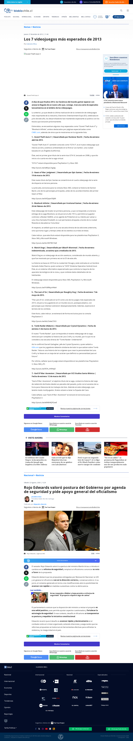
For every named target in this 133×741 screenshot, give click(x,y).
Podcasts (7, 17)
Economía (37, 17)
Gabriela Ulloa (32, 44)
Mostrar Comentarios (62, 416)
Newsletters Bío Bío (70, 2)
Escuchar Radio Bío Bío (116, 2)
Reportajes (8, 714)
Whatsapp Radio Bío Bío (118, 729)
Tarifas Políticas (9, 728)
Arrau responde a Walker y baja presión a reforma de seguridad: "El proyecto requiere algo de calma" (72, 594)
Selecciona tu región (14, 2)
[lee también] (40, 597)
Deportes (46, 17)
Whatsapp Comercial (82, 729)
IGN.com (35, 347)
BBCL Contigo (86, 17)
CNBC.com (36, 132)
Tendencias (55, 17)
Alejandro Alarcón (40, 504)
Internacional (26, 17)
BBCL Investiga (74, 17)
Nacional (16, 17)
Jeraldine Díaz (36, 497)
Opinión (64, 17)
